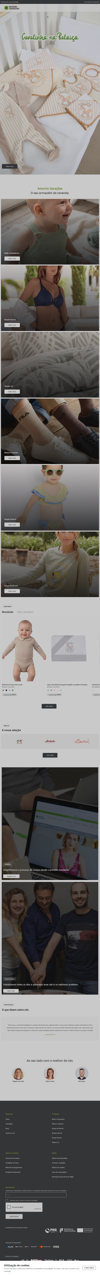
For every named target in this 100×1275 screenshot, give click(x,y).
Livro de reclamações (59, 1172)
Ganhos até (10, 695)
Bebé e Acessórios (58, 1119)
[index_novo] (11, 8)
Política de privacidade (59, 1158)
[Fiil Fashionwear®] (43, 741)
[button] (42, 171)
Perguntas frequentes (13, 1172)
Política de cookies (58, 1167)
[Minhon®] (11, 741)
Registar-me (11, 876)
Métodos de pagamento (14, 1167)
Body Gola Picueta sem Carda (12, 684)
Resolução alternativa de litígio (63, 1176)
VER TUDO (49, 706)
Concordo (89, 1268)
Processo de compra (13, 1158)
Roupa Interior (57, 1137)
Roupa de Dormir (58, 1128)
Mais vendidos (25, 612)
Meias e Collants (57, 1124)
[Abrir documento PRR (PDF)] (69, 1230)
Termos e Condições (31, 1200)
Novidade (7, 612)
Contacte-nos (10, 1133)
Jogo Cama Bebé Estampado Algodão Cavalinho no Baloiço (67, 684)
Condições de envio (12, 1163)
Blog (7, 1128)
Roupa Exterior (57, 1133)
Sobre (8, 1119)
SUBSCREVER (14, 1216)
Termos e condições (58, 1163)
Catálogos (9, 1124)
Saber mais (10, 166)
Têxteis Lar (55, 1142)
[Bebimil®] (74, 741)
